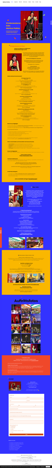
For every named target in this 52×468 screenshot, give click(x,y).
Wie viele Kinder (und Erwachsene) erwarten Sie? (16, 412)
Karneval (28, 107)
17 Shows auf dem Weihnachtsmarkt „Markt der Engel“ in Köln (19, 133)
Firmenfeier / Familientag (28, 101)
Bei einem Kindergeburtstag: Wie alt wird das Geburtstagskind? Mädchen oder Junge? (20, 415)
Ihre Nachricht (12, 419)
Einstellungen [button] (38, 466)
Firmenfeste (22, 224)
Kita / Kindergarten (28, 87)
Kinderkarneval (38, 60)
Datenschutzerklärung (32, 466)
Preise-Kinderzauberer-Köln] (26, 155)
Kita (32, 60)
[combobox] (26, 406)
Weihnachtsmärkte (23, 223)
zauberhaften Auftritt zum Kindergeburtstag (31, 366)
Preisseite (29, 152)
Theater (28, 119)
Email (10, 400)
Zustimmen (47, 466)
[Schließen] (51, 466)
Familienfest (26, 61)
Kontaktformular (33, 179)
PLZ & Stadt (28, 400)
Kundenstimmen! (34, 360)
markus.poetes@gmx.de (27, 464)
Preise (8, 151)
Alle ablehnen (43, 466)
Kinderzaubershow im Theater (27, 131)
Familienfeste (28, 94)
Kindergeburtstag (28, 60)
